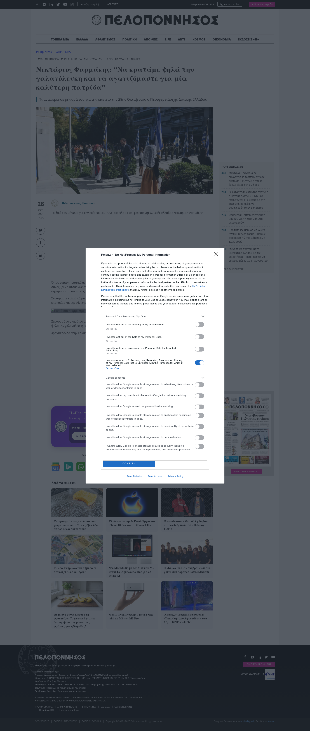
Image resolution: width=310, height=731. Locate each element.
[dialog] (155, 365)
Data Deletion (134, 476)
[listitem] (155, 316)
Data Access (155, 476)
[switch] (199, 324)
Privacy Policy (175, 476)
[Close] (217, 255)
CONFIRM (129, 463)
